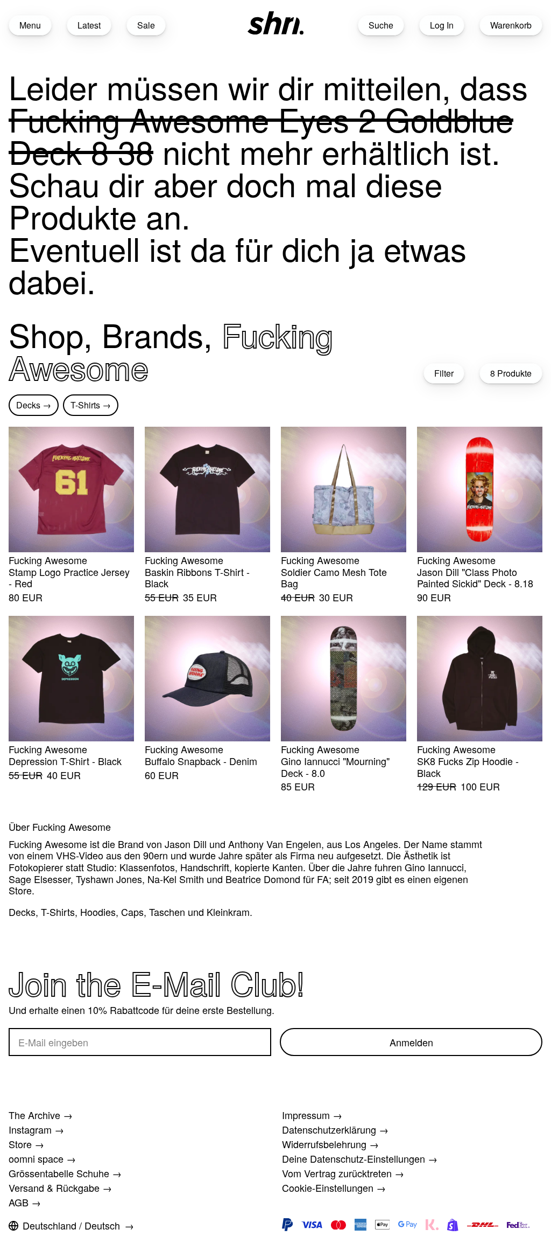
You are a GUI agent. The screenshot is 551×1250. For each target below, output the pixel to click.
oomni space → (42, 1158)
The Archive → (41, 1115)
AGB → (25, 1202)
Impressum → (312, 1115)
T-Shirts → (90, 405)
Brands (152, 334)
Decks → (33, 405)
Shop (46, 334)
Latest (89, 25)
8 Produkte (511, 373)
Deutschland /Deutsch (71, 1225)
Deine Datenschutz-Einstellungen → (359, 1158)
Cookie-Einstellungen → (334, 1187)
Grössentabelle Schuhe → (65, 1173)
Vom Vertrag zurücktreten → (343, 1173)
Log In (442, 25)
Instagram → (36, 1129)
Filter (444, 373)
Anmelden (411, 1042)
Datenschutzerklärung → (335, 1129)
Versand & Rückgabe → (60, 1187)
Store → (26, 1144)
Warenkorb (511, 25)
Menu (30, 25)
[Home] (275, 22)
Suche (381, 25)
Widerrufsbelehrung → (330, 1144)
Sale (146, 25)
